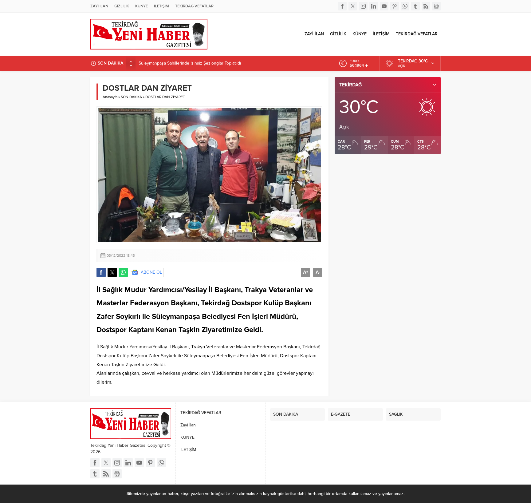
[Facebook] (342, 6)
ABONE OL (151, 272)
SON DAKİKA (131, 97)
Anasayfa (110, 97)
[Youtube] (384, 6)
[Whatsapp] (405, 6)
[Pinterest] (394, 6)
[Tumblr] (415, 6)
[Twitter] (352, 6)
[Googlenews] (436, 6)
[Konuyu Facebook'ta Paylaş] (101, 272)
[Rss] (426, 6)
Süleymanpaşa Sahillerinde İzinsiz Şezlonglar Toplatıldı (190, 63)
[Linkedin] (373, 6)
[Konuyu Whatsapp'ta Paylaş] (123, 272)
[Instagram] (363, 6)
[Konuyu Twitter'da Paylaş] (112, 272)
